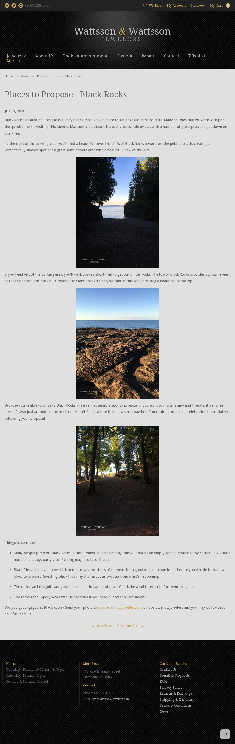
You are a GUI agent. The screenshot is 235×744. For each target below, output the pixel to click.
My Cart (219, 5)
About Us (44, 56)
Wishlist (196, 56)
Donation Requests (175, 675)
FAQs (164, 681)
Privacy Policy (171, 687)
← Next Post (101, 626)
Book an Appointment (85, 56)
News (25, 76)
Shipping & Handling (177, 699)
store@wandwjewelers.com (120, 607)
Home (9, 76)
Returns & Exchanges (177, 693)
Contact (171, 56)
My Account (176, 5)
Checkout (197, 5)
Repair (148, 56)
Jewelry (15, 56)
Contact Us (168, 669)
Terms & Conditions (176, 705)
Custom (124, 56)
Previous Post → (130, 626)
